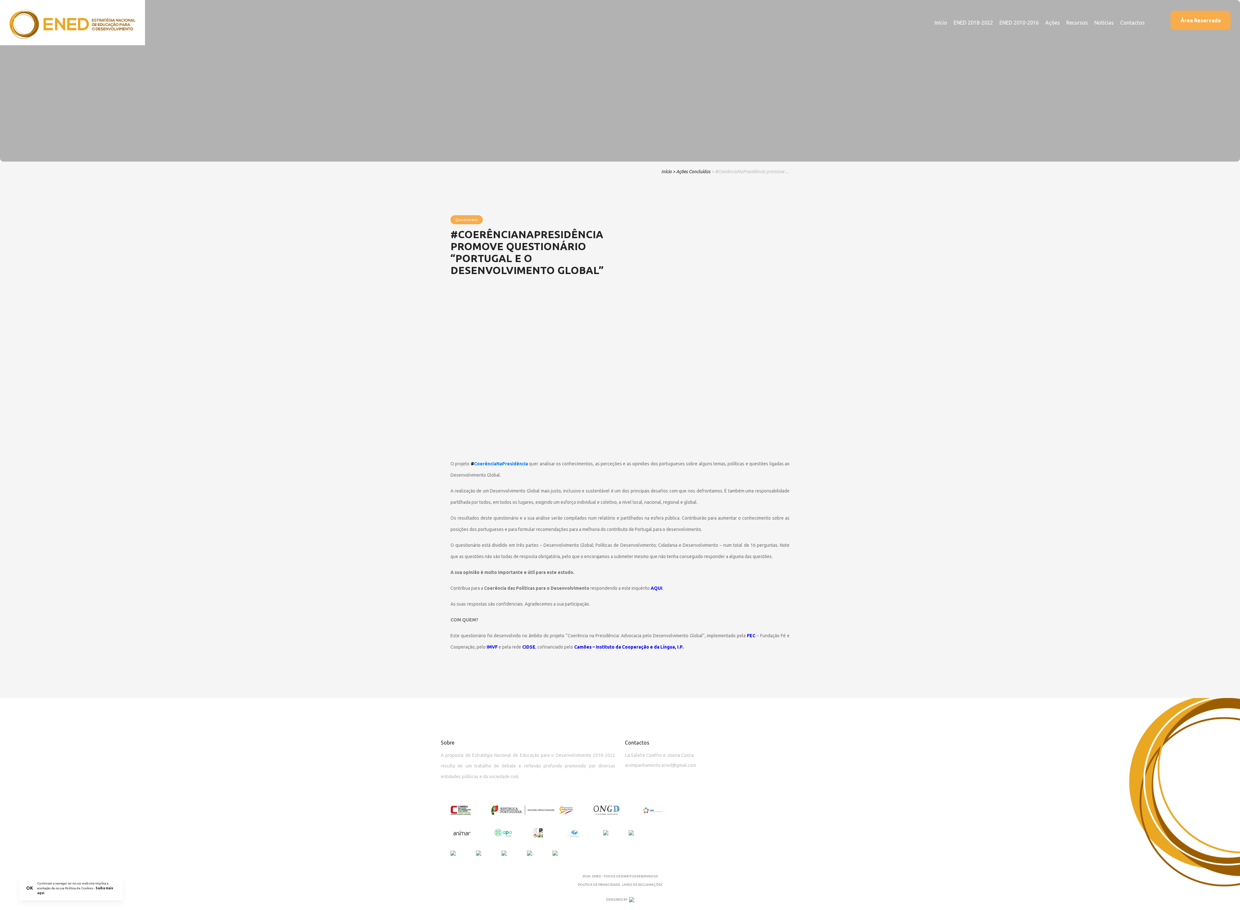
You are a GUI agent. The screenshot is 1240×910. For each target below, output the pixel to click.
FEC (751, 635)
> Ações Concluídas (691, 171)
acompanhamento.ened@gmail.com (660, 765)
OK (29, 888)
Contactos (1132, 23)
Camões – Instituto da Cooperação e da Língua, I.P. (629, 647)
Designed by (616, 899)
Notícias (1104, 23)
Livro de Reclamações (642, 884)
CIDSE (528, 647)
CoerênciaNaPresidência (501, 463)
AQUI (656, 588)
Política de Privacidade (599, 884)
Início (941, 23)
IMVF (492, 647)
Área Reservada (1201, 20)
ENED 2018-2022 (973, 23)
